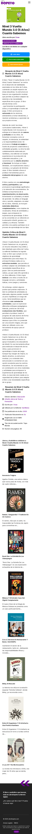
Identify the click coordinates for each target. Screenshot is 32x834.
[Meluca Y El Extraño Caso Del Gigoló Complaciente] (16, 583)
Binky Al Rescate (8, 684)
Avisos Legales (8, 823)
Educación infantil (9, 40)
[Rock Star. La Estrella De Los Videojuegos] (16, 542)
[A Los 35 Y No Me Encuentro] (16, 750)
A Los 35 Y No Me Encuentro (13, 765)
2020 (25, 411)
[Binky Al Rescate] (16, 669)
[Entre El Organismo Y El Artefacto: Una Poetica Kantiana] (16, 708)
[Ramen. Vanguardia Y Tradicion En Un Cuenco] (16, 500)
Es (25, 414)
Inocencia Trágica (9, 475)
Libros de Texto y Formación (12, 43)
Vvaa (17, 37)
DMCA (16, 823)
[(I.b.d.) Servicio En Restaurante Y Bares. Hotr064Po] (16, 625)
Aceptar (16, 831)
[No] (30, 829)
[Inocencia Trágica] (16, 461)
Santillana (25, 408)
